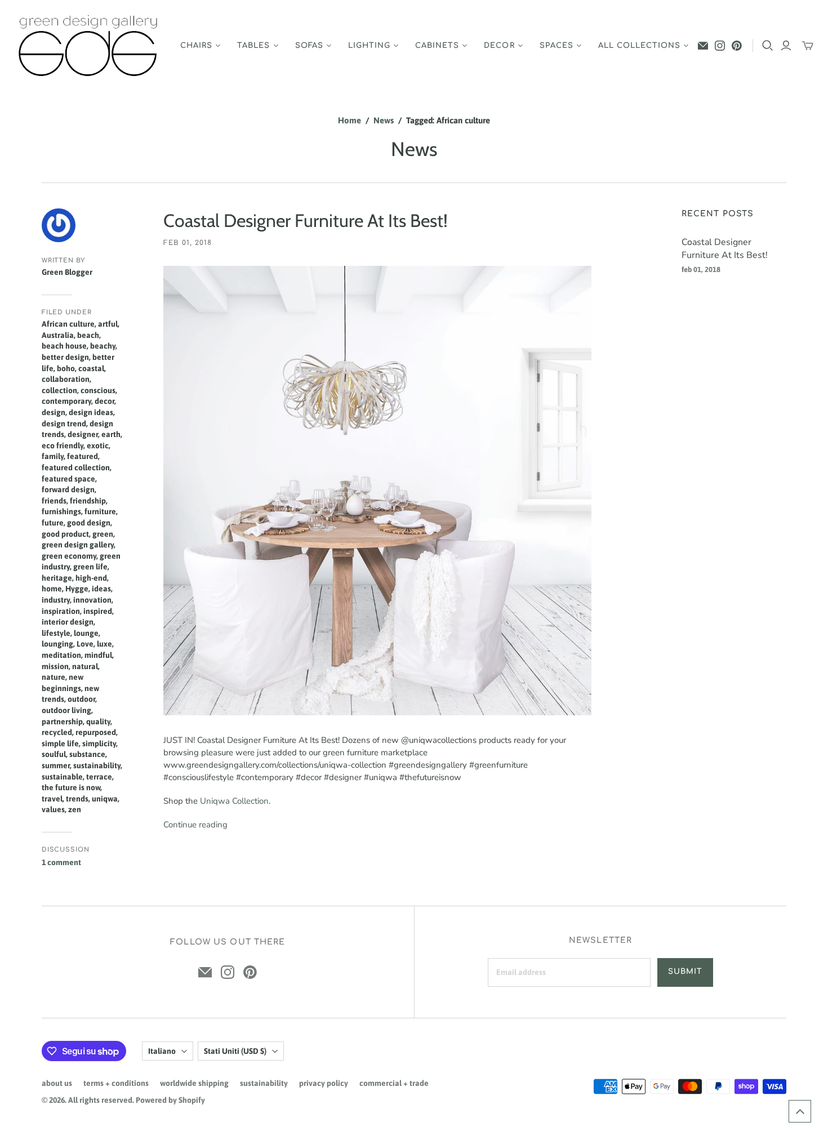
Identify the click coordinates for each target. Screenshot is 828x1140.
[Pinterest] (737, 46)
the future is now (71, 787)
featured (82, 456)
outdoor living (66, 710)
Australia (58, 335)
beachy (102, 345)
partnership (62, 721)
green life (90, 566)
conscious (98, 390)
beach (88, 335)
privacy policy (323, 1083)
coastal (91, 368)
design (53, 412)
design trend (64, 423)
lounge (86, 633)
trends (77, 798)
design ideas (91, 412)
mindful (98, 655)
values (53, 809)
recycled (57, 732)
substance (87, 754)
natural (85, 666)
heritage (57, 577)
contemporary (66, 401)
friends (54, 500)
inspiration (61, 611)
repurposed (95, 732)
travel (52, 798)
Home (349, 120)
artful (108, 323)
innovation (92, 599)
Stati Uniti (235, 1051)
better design (65, 357)
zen (74, 809)
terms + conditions (116, 1083)
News (383, 120)
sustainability (97, 765)
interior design (68, 621)
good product (65, 533)
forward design (68, 489)
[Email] (703, 46)
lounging (57, 643)
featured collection (76, 467)
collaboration (66, 379)
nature (53, 677)
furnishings (61, 511)
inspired (97, 611)
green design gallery (78, 544)
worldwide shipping (194, 1083)
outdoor (81, 698)
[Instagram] (720, 46)
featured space (68, 478)
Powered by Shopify (170, 1100)
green (102, 533)
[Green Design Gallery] (89, 46)
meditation (61, 655)
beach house (64, 345)
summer (56, 765)
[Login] (786, 45)
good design (88, 522)
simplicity (99, 743)
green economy (69, 555)
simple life (60, 743)
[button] (800, 1111)
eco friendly (62, 445)
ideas (101, 588)
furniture (100, 511)
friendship (88, 500)
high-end (91, 577)
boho (66, 368)
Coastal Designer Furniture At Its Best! (305, 220)
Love (85, 643)
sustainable (62, 776)
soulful (54, 754)
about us (57, 1083)
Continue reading (195, 824)
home (52, 588)
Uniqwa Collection (234, 801)
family (53, 456)
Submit (685, 972)
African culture (68, 323)
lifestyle (56, 633)
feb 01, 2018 (187, 243)
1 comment (61, 862)
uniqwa (105, 798)
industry (56, 599)
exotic (98, 445)
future (53, 522)
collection (59, 390)
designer (83, 434)
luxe (104, 643)
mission (55, 666)
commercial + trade (394, 1083)
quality (98, 721)
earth (111, 434)
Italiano (162, 1051)
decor (104, 401)
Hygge (76, 588)
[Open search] (767, 45)
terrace (99, 776)
